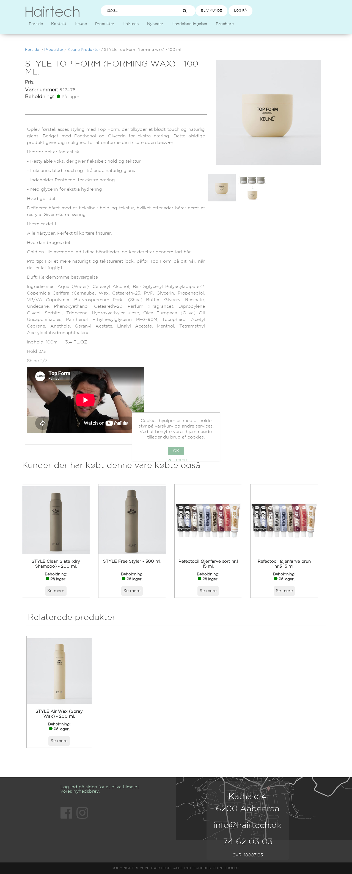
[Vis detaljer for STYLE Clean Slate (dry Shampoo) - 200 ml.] (56, 520)
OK (176, 451)
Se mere (55, 591)
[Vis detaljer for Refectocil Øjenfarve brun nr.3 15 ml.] (284, 520)
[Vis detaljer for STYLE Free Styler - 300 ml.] (132, 520)
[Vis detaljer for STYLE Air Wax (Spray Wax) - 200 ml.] (59, 671)
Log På (240, 10)
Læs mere (176, 460)
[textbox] (136, 10)
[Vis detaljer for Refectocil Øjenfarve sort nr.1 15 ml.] (208, 520)
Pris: (29, 82)
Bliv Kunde (211, 10)
